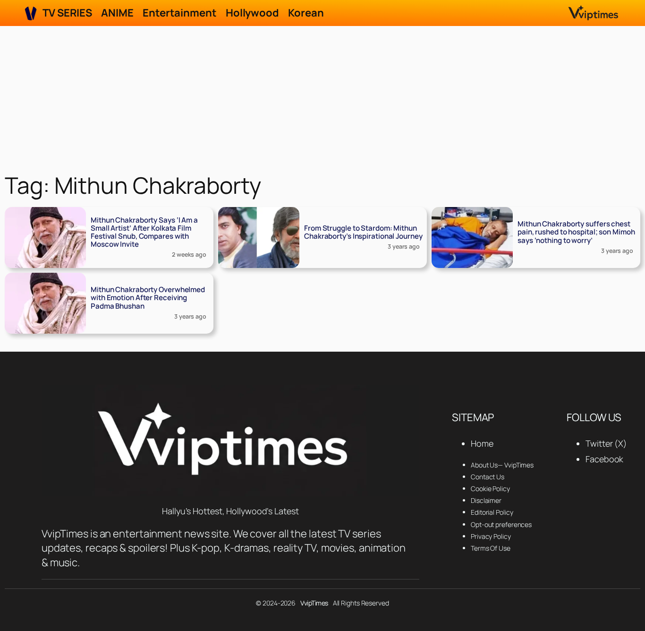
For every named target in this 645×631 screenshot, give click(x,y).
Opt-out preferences (501, 524)
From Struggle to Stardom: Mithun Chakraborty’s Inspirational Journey (363, 232)
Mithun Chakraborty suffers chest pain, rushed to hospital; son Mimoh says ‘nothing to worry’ (576, 232)
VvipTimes (314, 602)
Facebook (604, 459)
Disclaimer (486, 500)
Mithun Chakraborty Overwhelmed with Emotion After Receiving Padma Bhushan (148, 297)
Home (482, 443)
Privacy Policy (491, 536)
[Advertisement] (322, 97)
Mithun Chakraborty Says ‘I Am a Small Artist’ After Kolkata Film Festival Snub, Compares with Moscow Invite (144, 232)
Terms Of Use (490, 548)
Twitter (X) (606, 443)
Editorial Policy (492, 512)
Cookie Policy (490, 488)
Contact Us (487, 476)
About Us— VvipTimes (502, 464)
